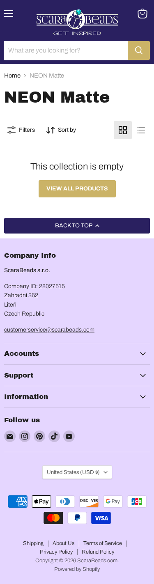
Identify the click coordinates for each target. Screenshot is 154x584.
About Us (63, 543)
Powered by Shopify (77, 569)
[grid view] (123, 130)
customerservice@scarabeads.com (49, 330)
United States (73, 472)
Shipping (33, 543)
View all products (77, 189)
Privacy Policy (56, 552)
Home (12, 75)
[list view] (141, 130)
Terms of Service (102, 543)
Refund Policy (98, 552)
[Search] (139, 50)
